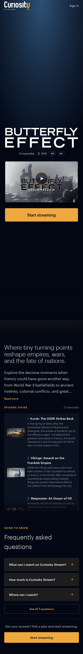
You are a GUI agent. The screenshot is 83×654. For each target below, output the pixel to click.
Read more (11, 398)
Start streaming (41, 214)
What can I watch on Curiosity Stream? (37, 564)
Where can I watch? (23, 594)
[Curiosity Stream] (17, 5)
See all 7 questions (42, 609)
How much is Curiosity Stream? (32, 579)
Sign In (74, 6)
